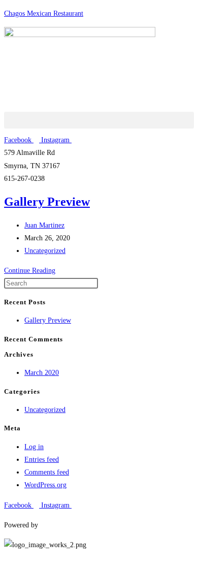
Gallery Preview (47, 201)
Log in (34, 447)
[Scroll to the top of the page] (7, 557)
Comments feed (46, 472)
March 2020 (41, 372)
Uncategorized (44, 251)
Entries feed (41, 459)
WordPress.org (45, 485)
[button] (99, 120)
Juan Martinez (44, 225)
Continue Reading (32, 270)
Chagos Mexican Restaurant (43, 13)
